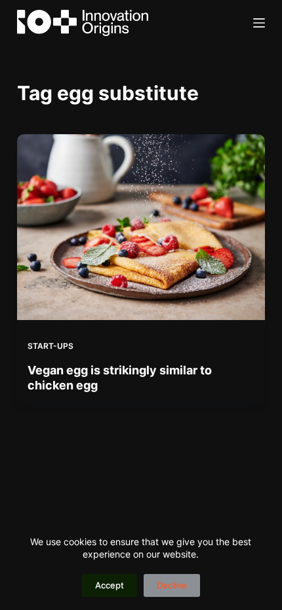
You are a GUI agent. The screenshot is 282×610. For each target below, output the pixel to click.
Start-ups (50, 346)
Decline (172, 585)
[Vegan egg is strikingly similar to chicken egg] (141, 227)
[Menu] (259, 23)
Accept (109, 585)
